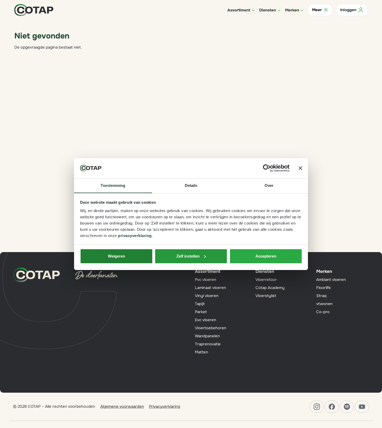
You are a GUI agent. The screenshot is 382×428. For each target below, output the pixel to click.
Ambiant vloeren (331, 279)
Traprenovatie (208, 344)
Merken (324, 271)
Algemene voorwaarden (122, 406)
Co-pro (323, 311)
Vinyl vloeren (207, 295)
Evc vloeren (205, 319)
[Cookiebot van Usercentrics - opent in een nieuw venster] (266, 168)
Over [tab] (269, 185)
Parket (201, 311)
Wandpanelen (207, 336)
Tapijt (200, 303)
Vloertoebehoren (210, 328)
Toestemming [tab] (113, 185)
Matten (201, 352)
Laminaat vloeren (210, 287)
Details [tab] (191, 185)
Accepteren (265, 256)
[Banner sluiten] (300, 168)
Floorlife (323, 287)
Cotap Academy (270, 287)
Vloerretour (266, 279)
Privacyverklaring (164, 406)
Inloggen (348, 9)
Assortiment (207, 271)
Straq (321, 295)
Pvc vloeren (205, 279)
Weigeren (116, 256)
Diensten (264, 271)
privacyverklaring (135, 235)
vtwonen (324, 303)
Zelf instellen (188, 256)
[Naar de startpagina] (33, 9)
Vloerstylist (265, 295)
